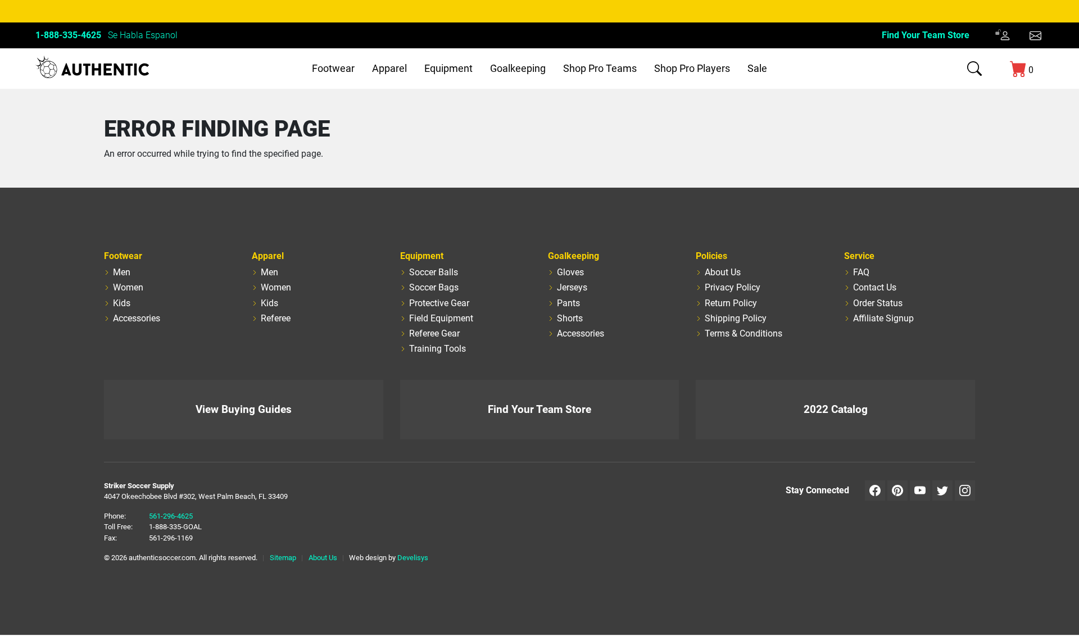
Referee (276, 318)
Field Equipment (441, 318)
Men (121, 272)
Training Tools (437, 348)
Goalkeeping (518, 68)
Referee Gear (434, 333)
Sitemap (283, 557)
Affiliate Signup (883, 318)
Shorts (570, 318)
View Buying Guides (244, 409)
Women (128, 287)
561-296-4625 (171, 516)
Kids (121, 303)
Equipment (448, 68)
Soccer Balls (433, 272)
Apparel (389, 68)
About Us (723, 272)
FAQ (861, 272)
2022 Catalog (836, 409)
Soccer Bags (434, 287)
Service (859, 256)
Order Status (878, 303)
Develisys (412, 557)
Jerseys (572, 287)
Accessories (136, 318)
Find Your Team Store (925, 35)
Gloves (570, 272)
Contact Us (874, 287)
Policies (711, 256)
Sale (757, 68)
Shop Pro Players (692, 68)
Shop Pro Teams (600, 68)
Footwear (333, 68)
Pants (568, 303)
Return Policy (731, 303)
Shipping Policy (736, 318)
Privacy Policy (732, 287)
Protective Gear (439, 303)
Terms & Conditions (743, 333)
